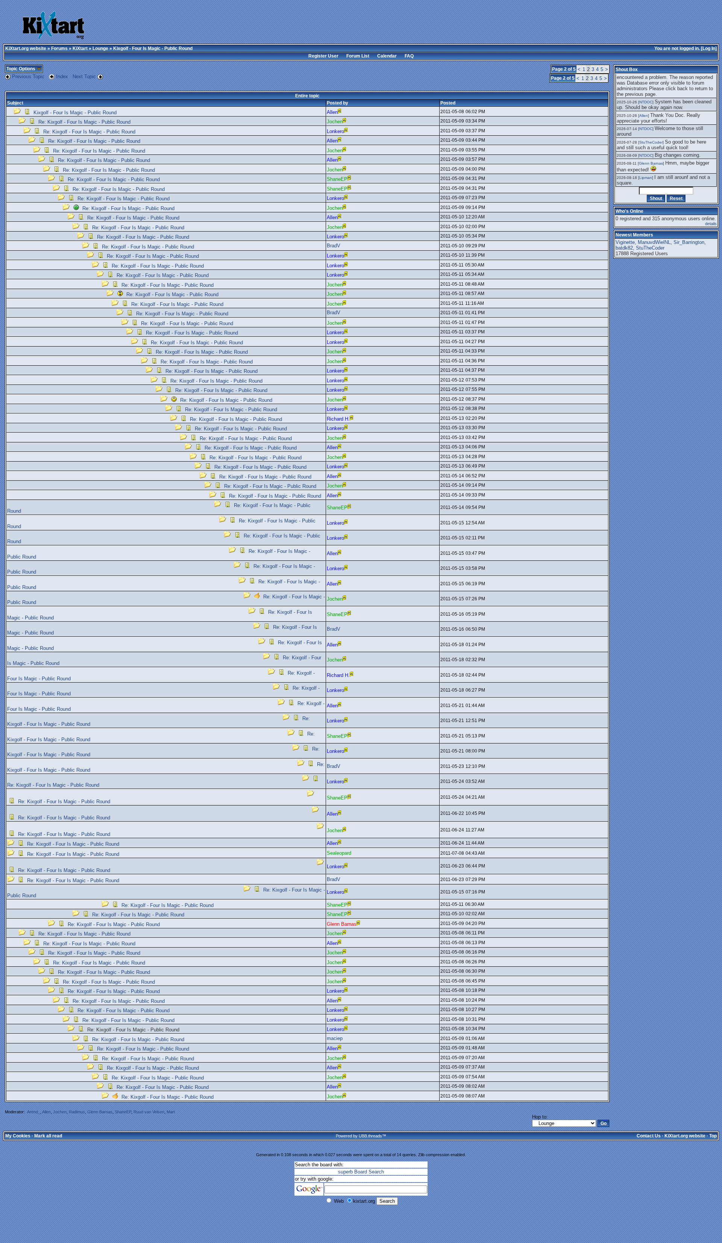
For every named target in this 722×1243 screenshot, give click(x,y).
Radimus (77, 1112)
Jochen (60, 1112)
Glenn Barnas (99, 1112)
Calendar (387, 56)
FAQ (409, 56)
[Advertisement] (310, 26)
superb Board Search (361, 1172)
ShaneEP (123, 1112)
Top (713, 1136)
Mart (171, 1112)
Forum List (357, 56)
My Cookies (17, 1136)
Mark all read (48, 1136)
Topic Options (21, 68)
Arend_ (33, 1112)
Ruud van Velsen (148, 1112)
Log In (708, 48)
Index (63, 76)
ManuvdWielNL (654, 242)
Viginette (625, 242)
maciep (335, 1038)
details (711, 223)
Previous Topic (28, 76)
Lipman (645, 178)
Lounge (100, 48)
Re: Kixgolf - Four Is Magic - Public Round (84, 122)
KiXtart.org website (25, 48)
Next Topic (84, 76)
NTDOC (645, 102)
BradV (333, 245)
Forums (59, 48)
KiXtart (80, 48)
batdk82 (624, 248)
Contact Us (649, 1136)
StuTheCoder (651, 142)
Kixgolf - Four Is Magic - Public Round (75, 112)
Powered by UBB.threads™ (361, 1136)
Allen (46, 1112)
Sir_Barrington (688, 242)
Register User (323, 56)
